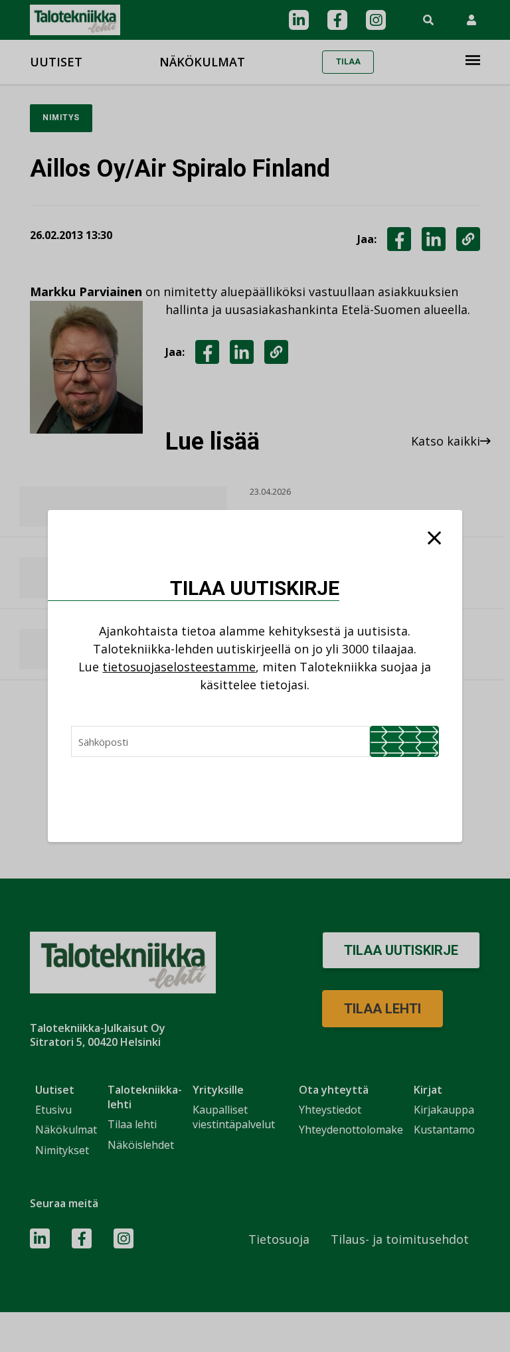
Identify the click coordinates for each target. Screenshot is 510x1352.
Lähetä (404, 741)
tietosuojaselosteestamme (179, 667)
